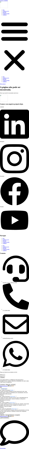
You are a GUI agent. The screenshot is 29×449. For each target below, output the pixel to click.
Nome (1, 374)
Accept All (13, 384)
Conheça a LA (6, 11)
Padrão (11, 390)
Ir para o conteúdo (4, 0)
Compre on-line (6, 13)
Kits (3, 10)
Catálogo (5, 14)
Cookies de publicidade (6, 408)
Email (1, 376)
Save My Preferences (10, 415)
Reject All (8, 384)
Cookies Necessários (5, 390)
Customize (3, 384)
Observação (12, 396)
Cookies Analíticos (5, 402)
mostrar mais (4, 388)
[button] (14, 46)
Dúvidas (4, 12)
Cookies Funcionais (5, 396)
